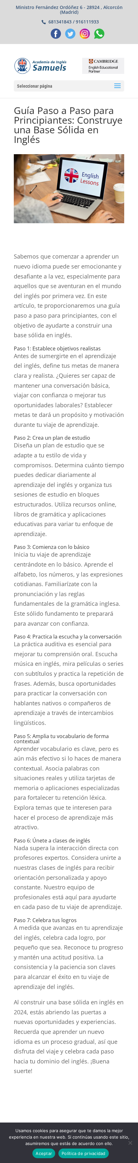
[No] (130, 1143)
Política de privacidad (84, 1153)
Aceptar (44, 1153)
